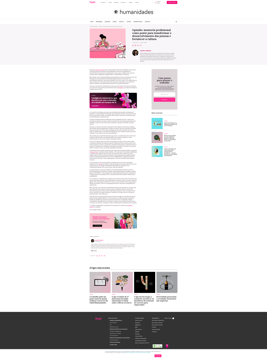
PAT (110, 325)
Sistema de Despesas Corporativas (120, 338)
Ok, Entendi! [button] (158, 355)
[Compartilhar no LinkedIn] (135, 45)
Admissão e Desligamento (115, 331)
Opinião (114, 21)
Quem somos (138, 320)
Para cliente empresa (157, 323)
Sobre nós (147, 21)
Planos (110, 2)
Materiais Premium (138, 21)
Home (91, 21)
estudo (100, 164)
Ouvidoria (154, 331)
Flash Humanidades (94, 26)
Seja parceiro (138, 329)
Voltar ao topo (168, 318)
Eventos (129, 21)
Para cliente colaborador (158, 320)
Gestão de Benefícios (116, 320)
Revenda (116, 2)
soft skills (120, 87)
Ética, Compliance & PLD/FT (142, 343)
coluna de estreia (99, 70)
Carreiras (137, 334)
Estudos (121, 21)
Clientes (131, 2)
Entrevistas (107, 21)
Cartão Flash (113, 345)
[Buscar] (176, 22)
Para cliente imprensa (157, 325)
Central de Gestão (115, 342)
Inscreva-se (164, 99)
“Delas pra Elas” (94, 152)
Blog (136, 327)
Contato (137, 2)
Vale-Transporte (113, 322)
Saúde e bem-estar (114, 327)
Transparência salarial (140, 341)
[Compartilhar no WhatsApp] (133, 45)
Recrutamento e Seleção (115, 333)
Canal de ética (138, 336)
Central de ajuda (156, 329)
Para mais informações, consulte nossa (134, 352)
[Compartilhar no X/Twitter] (102, 256)
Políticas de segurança (140, 338)
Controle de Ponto (114, 335)
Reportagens (99, 21)
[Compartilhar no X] (138, 45)
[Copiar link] (140, 45)
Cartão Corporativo (114, 340)
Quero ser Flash (172, 2)
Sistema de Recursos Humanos (118, 329)
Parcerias (137, 323)
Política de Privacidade (146, 352)
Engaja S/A (138, 325)
